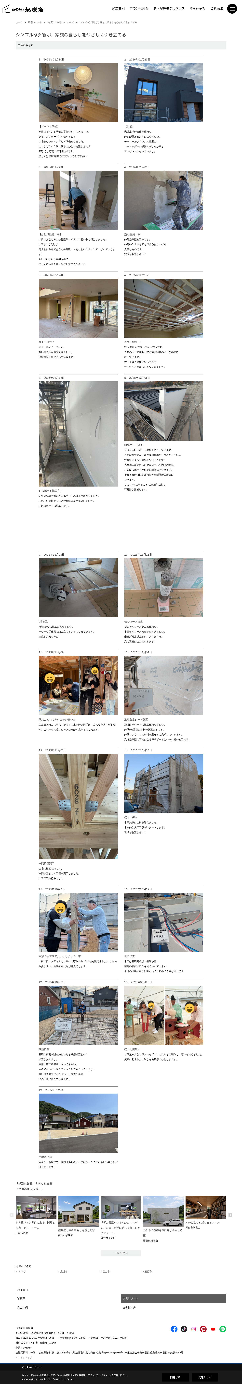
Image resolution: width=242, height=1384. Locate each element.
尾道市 (64, 1271)
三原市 (148, 1271)
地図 (71, 1332)
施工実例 (118, 8)
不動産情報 (197, 8)
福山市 (106, 1271)
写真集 (21, 1298)
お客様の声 (129, 1308)
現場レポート (130, 1298)
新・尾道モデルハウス (169, 8)
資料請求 (217, 8)
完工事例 (22, 1308)
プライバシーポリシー (98, 1375)
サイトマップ (25, 1357)
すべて (22, 1271)
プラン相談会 (139, 8)
